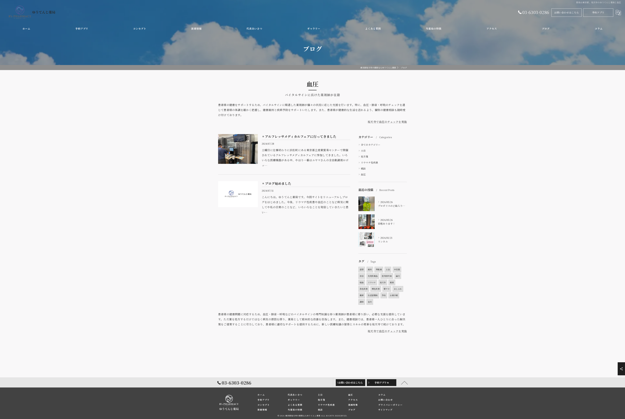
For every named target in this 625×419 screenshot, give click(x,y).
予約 (384, 295)
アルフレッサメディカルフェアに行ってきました (300, 136)
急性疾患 (364, 288)
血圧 (363, 174)
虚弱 (362, 269)
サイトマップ (385, 409)
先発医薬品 (373, 276)
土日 (363, 150)
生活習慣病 (373, 295)
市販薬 (379, 269)
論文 (398, 276)
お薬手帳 (394, 295)
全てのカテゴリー (371, 144)
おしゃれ (398, 288)
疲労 (370, 269)
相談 (363, 168)
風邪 (362, 295)
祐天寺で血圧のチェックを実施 (387, 122)
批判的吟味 (387, 276)
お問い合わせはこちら (566, 12)
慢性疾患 (376, 288)
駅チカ (387, 288)
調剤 (362, 301)
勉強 (362, 282)
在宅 (370, 301)
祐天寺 (383, 282)
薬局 (392, 282)
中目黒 (397, 269)
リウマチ (372, 282)
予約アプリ (598, 12)
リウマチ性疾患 (369, 162)
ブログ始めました (278, 183)
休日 (362, 276)
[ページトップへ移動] (404, 382)
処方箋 (364, 156)
